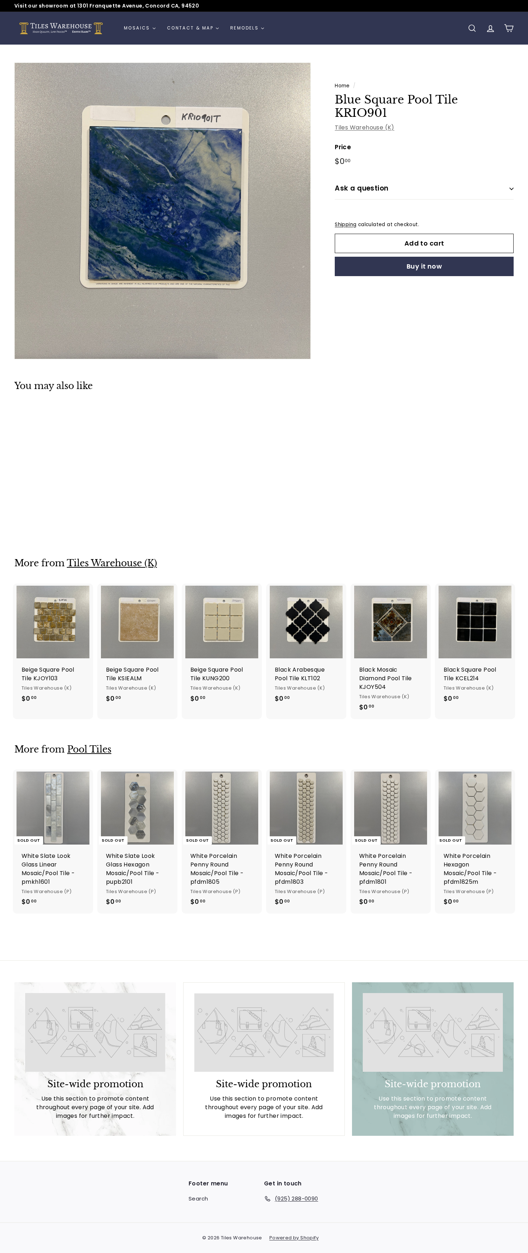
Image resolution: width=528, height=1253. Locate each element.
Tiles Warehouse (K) (364, 127)
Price (343, 147)
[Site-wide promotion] (95, 1032)
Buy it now (424, 266)
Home (342, 85)
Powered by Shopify (294, 1237)
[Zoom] (162, 211)
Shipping (345, 224)
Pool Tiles (89, 749)
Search (198, 1198)
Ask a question (362, 188)
